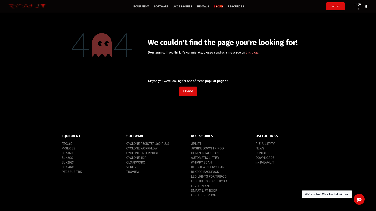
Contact (335, 6)
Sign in (358, 6)
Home (188, 91)
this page (252, 52)
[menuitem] (141, 6)
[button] (349, 6)
